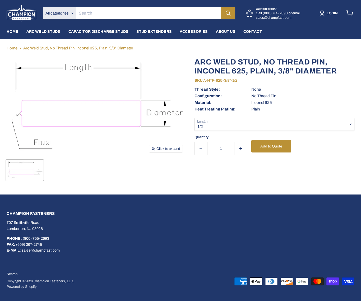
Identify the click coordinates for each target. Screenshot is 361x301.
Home (12, 32)
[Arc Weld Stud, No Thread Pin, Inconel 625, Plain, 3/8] (25, 170)
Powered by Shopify (22, 287)
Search (12, 274)
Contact (252, 32)
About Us (225, 32)
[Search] (228, 13)
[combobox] (148, 13)
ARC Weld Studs (43, 32)
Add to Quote (271, 146)
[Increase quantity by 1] (240, 148)
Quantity (202, 137)
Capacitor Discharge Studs (98, 32)
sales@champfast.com (41, 250)
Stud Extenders (154, 32)
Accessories (194, 32)
